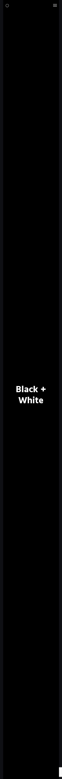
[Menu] (53, 5)
